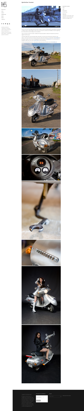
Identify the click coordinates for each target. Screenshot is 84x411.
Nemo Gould (5, 27)
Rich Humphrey (56, 37)
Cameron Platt (36, 40)
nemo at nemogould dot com (27, 406)
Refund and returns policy (67, 395)
